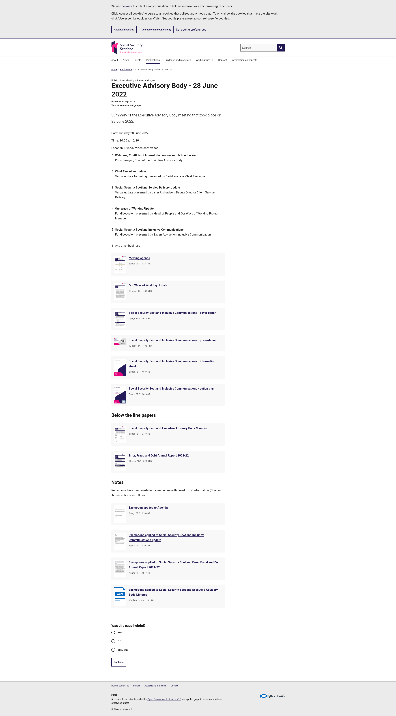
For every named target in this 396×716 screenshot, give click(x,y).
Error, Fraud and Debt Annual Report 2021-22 (159, 455)
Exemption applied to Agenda (148, 507)
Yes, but (123, 650)
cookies (127, 6)
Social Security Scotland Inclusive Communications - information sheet (172, 363)
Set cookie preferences (191, 29)
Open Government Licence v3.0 (164, 699)
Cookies (174, 685)
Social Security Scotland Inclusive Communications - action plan (172, 388)
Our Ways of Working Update (148, 285)
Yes (120, 632)
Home (114, 69)
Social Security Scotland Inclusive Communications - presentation (173, 340)
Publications (126, 69)
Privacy (136, 685)
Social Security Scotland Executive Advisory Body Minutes (168, 428)
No (119, 641)
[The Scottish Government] (272, 696)
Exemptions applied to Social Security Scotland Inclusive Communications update (166, 537)
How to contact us (120, 685)
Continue (119, 662)
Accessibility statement (155, 685)
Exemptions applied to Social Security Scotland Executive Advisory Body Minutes (173, 592)
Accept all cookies (124, 29)
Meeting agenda (139, 258)
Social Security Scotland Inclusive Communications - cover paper (172, 313)
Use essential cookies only (156, 29)
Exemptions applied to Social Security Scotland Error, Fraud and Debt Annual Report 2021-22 (174, 565)
